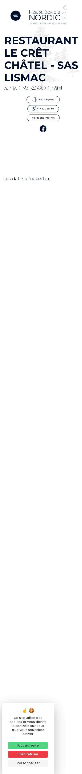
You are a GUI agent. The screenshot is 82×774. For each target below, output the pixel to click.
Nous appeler (46, 99)
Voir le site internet (43, 117)
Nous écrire (46, 108)
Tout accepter (28, 745)
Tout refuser (28, 754)
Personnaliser (28, 763)
